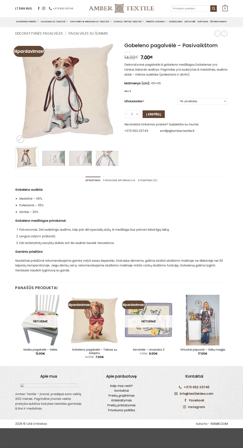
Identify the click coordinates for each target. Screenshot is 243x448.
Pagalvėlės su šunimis (88, 33)
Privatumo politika (121, 410)
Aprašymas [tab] (92, 180)
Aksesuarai (175, 21)
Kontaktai (121, 390)
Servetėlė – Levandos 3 (148, 350)
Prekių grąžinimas (121, 395)
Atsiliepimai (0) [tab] (148, 180)
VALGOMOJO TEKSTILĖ (53, 21)
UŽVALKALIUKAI (134, 101)
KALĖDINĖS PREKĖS (26, 21)
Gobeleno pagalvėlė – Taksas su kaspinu (94, 351)
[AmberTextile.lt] (121, 8)
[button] (225, 8)
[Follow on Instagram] (43, 8)
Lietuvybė (190, 21)
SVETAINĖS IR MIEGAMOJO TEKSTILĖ (89, 21)
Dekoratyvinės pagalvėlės (39, 33)
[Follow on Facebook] (38, 8)
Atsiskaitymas (121, 400)
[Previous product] (224, 33)
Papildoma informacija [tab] (119, 180)
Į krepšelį (153, 114)
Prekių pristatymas (121, 405)
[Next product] (217, 33)
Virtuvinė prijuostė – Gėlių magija (202, 350)
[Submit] (213, 8)
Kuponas (203, 21)
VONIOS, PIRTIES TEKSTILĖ (128, 21)
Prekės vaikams (155, 21)
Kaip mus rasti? (121, 386)
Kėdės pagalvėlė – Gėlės (40, 350)
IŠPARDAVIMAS (218, 21)
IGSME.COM (219, 424)
